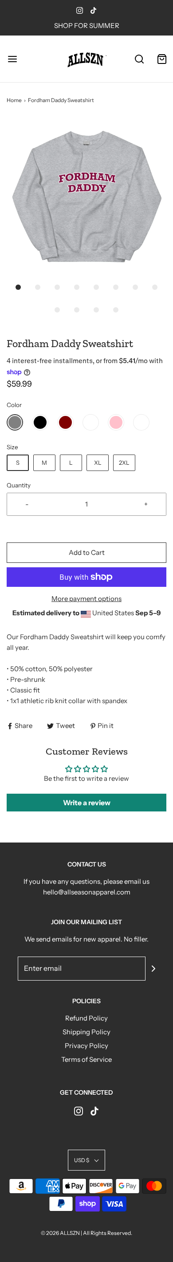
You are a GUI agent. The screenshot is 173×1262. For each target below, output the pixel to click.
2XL (124, 462)
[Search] (139, 59)
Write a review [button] (86, 802)
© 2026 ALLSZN (61, 1233)
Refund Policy (86, 1018)
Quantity (19, 485)
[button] (86, 197)
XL (98, 462)
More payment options (86, 598)
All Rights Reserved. (107, 1233)
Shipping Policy (86, 1032)
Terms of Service (86, 1059)
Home (14, 100)
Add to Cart (87, 552)
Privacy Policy (86, 1045)
